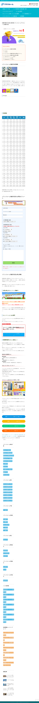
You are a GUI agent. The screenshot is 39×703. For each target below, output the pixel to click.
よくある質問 (19, 11)
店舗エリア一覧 (6, 8)
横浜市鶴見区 (7, 453)
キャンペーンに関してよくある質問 (11, 13)
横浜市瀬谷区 (7, 461)
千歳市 (5, 530)
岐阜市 (5, 556)
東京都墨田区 (7, 487)
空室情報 (5, 51)
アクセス (5, 50)
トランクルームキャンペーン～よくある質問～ (10, 680)
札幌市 (5, 519)
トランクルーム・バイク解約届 (10, 16)
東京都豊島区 (7, 492)
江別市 (5, 527)
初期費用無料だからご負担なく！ (9, 59)
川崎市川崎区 (7, 469)
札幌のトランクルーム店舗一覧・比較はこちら (13, 416)
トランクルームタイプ (8, 11)
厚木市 (5, 466)
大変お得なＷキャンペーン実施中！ (9, 56)
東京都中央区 (7, 489)
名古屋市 (6, 553)
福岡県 (5, 580)
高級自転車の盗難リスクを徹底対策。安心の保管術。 (10, 684)
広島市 (5, 567)
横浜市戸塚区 (7, 458)
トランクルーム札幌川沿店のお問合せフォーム (13, 53)
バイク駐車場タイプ (26, 13)
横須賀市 (6, 475)
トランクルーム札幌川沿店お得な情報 (11, 55)
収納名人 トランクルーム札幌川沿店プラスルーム (13, 430)
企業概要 (22, 16)
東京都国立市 (7, 500)
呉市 (4, 569)
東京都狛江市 (7, 495)
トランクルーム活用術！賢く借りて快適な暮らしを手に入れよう (10, 676)
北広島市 (6, 525)
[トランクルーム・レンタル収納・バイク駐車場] (7, 3)
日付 (4, 229)
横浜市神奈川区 (8, 455)
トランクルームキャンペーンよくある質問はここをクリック (14, 334)
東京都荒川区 (7, 484)
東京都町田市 (7, 498)
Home (3, 434)
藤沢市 (5, 472)
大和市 (5, 464)
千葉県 (5, 510)
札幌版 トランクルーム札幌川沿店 (13, 421)
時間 (4, 231)
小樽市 (5, 522)
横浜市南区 (7, 450)
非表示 (7, 46)
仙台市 (5, 539)
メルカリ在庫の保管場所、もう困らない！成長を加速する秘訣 (10, 694)
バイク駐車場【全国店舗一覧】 (20, 8)
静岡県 (5, 550)
